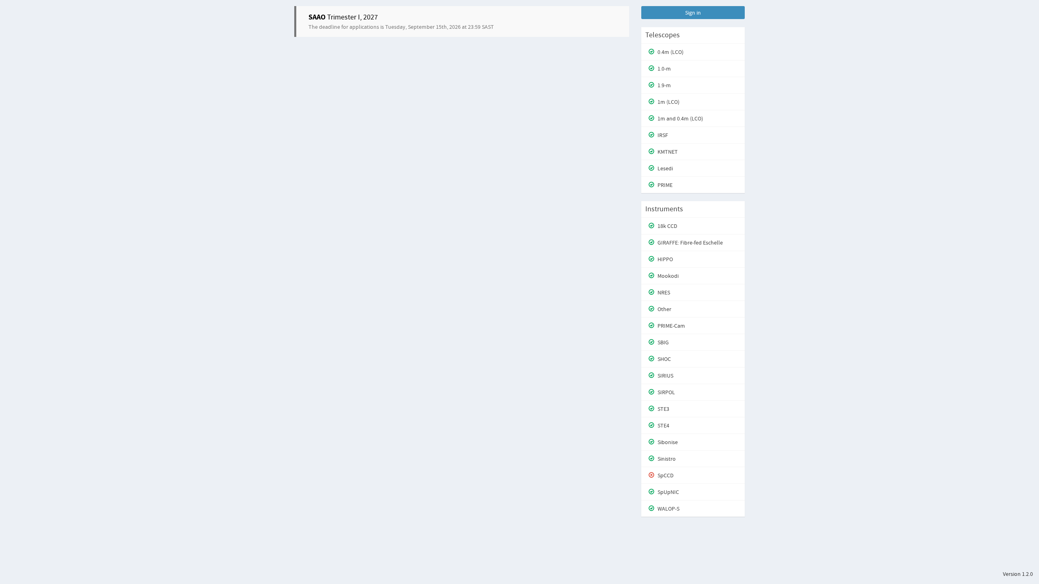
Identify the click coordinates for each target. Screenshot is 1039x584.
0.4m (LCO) (669, 52)
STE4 (662, 425)
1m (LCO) (667, 101)
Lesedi (664, 168)
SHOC (663, 359)
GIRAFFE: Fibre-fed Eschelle (689, 242)
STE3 (662, 408)
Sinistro (666, 458)
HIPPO (664, 259)
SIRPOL (665, 392)
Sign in (693, 12)
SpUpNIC (667, 492)
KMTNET (667, 151)
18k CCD (666, 226)
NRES (663, 292)
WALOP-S (667, 508)
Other (663, 309)
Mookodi (667, 275)
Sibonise (667, 442)
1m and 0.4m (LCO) (679, 118)
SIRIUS (664, 375)
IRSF (662, 135)
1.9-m (663, 85)
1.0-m (663, 68)
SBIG (662, 342)
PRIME (664, 185)
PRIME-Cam (670, 325)
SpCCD (665, 475)
